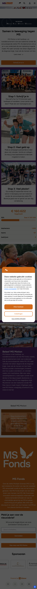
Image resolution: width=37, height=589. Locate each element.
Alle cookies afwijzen (18, 318)
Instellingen (18, 314)
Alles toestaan (18, 307)
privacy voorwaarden (10, 289)
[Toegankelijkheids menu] (35, 587)
